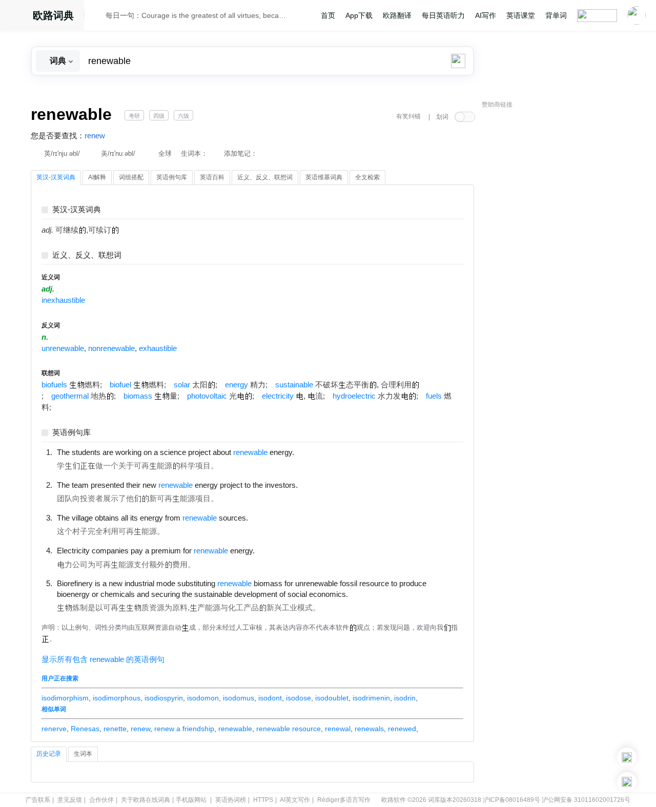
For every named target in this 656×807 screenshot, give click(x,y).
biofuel (120, 385)
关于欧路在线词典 (145, 799)
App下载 (359, 15)
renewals (369, 729)
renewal (338, 729)
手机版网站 (191, 799)
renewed (402, 729)
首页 (328, 15)
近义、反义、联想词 (86, 255)
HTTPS (263, 799)
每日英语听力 (443, 15)
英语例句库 (71, 433)
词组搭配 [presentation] (131, 177)
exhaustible (158, 348)
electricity (278, 396)
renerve (54, 729)
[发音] (98, 17)
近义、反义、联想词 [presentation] (265, 177)
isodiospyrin (164, 698)
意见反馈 (69, 799)
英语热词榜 (230, 799)
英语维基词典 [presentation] (323, 177)
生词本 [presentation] (83, 753)
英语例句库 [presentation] (171, 177)
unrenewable (63, 348)
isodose (298, 698)
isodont (270, 698)
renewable (235, 729)
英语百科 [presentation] (212, 177)
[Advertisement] (559, 269)
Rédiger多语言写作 (344, 799)
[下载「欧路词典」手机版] (627, 757)
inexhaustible (63, 300)
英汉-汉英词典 (76, 210)
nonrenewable (111, 348)
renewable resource (288, 729)
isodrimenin (371, 698)
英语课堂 (520, 15)
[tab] (56, 177)
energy (236, 385)
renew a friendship (184, 729)
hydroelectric (354, 396)
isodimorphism (65, 698)
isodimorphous (116, 698)
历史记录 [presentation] (48, 753)
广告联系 (38, 799)
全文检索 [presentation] (367, 177)
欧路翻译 (397, 15)
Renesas (85, 729)
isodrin (405, 698)
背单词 (556, 15)
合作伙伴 (101, 799)
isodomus (238, 698)
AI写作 (485, 15)
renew (95, 136)
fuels (434, 396)
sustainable (294, 385)
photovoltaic (207, 396)
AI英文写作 (295, 799)
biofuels (54, 385)
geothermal (70, 396)
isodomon (203, 698)
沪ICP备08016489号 (511, 799)
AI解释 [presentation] (97, 177)
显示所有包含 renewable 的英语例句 (103, 659)
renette (115, 729)
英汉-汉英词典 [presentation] (55, 177)
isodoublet (331, 698)
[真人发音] (311, 452)
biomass (138, 396)
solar (182, 385)
